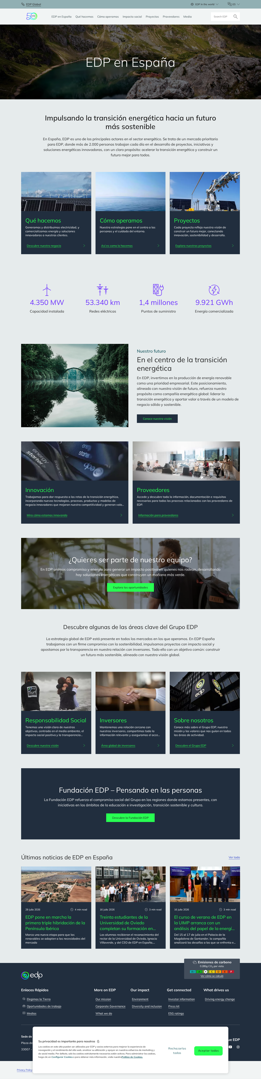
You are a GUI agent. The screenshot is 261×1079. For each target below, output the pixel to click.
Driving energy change (220, 999)
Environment (140, 999)
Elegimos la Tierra (39, 999)
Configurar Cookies (62, 1057)
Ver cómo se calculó (212, 976)
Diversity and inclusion (147, 1006)
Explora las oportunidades (130, 587)
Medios (31, 1013)
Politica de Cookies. (132, 1057)
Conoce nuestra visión (157, 418)
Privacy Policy (24, 1070)
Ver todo (234, 857)
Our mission (103, 999)
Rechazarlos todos (177, 1051)
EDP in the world (204, 4)
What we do (104, 1013)
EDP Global (33, 4)
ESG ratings (176, 1013)
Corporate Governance (111, 1006)
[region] (131, 1050)
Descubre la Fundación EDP (130, 817)
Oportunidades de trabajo (44, 1006)
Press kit (174, 1006)
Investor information (181, 999)
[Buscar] (235, 16)
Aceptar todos (208, 1050)
